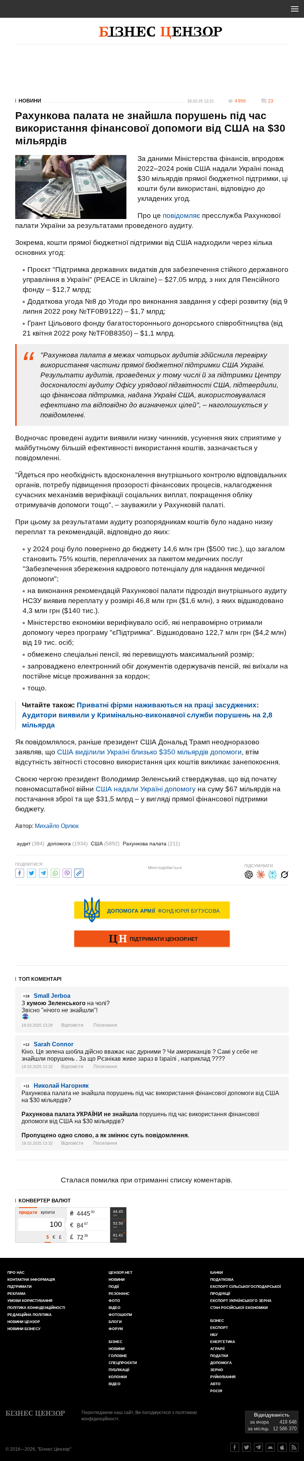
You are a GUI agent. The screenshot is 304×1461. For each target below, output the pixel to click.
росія (216, 1391)
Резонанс (119, 1294)
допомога (67, 843)
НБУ (214, 1335)
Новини (30, 101)
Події (114, 1287)
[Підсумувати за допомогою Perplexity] (272, 874)
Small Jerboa (52, 996)
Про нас (15, 1272)
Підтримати (19, 1287)
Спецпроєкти (123, 1363)
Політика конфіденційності (36, 1308)
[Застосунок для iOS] (282, 1447)
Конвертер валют (45, 1201)
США (105, 843)
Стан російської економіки (239, 1308)
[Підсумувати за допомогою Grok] (284, 874)
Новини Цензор (23, 1322)
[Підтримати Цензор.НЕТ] (152, 939)
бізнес (217, 1321)
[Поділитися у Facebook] (19, 872)
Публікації (119, 1370)
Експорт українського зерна (240, 1301)
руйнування (222, 1377)
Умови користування (29, 1301)
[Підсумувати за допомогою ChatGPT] (248, 874)
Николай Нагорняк (61, 1086)
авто (215, 1384)
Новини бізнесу (23, 1329)
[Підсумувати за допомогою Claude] (260, 874)
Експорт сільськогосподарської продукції (245, 1290)
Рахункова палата (151, 843)
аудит (30, 843)
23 (270, 101)
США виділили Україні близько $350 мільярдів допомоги (149, 752)
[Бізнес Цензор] (160, 33)
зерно (216, 1370)
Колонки (118, 1377)
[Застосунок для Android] (270, 1447)
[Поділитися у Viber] (67, 872)
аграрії (217, 1349)
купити (48, 1212)
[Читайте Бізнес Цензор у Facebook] (234, 1447)
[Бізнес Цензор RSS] (294, 1447)
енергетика (222, 1342)
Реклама (16, 1294)
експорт (219, 1328)
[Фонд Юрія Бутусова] (152, 910)
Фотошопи (120, 1315)
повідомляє (181, 215)
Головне (118, 1356)
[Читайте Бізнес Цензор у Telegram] (258, 1447)
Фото (114, 1301)
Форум (116, 1329)
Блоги (115, 1322)
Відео (114, 1308)
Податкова (222, 1279)
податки (219, 1356)
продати (28, 1212)
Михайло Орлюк (57, 826)
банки (216, 1272)
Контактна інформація (31, 1279)
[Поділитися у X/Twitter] (31, 872)
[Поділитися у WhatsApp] (55, 872)
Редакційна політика (29, 1315)
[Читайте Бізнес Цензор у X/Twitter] (246, 1447)
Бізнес (115, 1342)
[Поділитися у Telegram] (43, 872)
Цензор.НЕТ (120, 1272)
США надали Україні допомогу (146, 789)
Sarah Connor (53, 1044)
